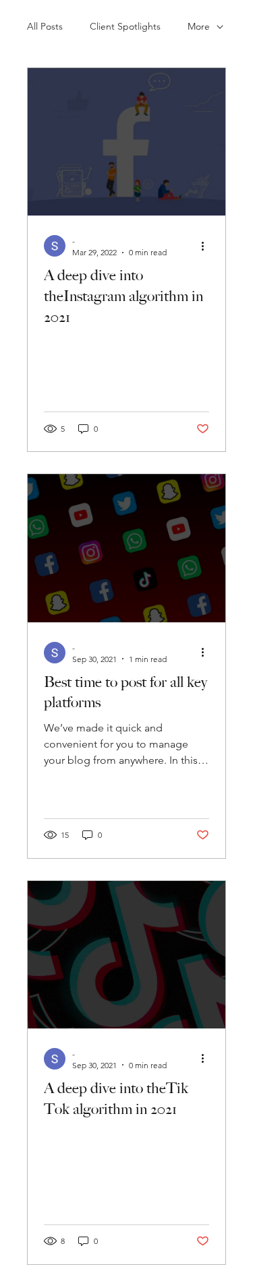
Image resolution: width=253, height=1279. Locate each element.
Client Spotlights (125, 26)
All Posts (45, 26)
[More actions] (207, 246)
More (199, 26)
